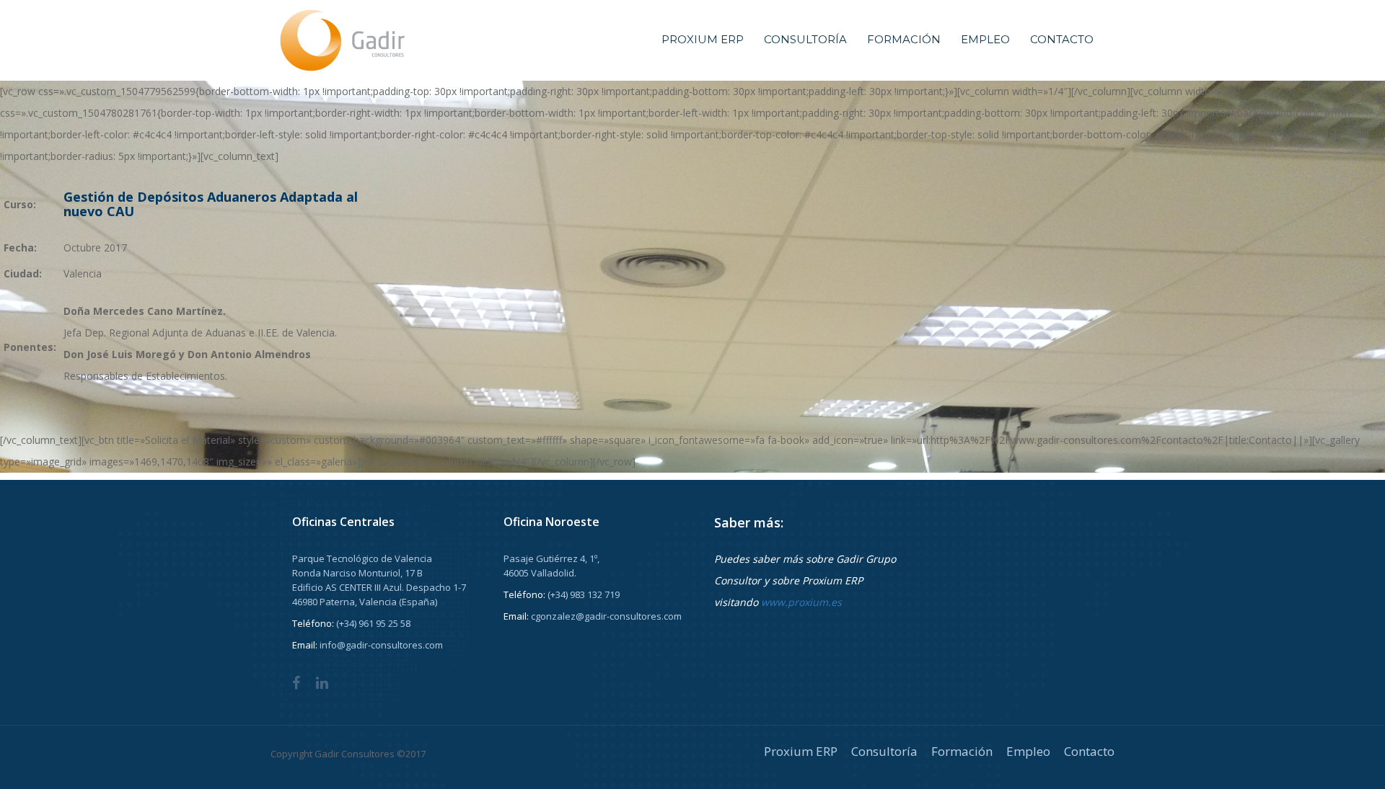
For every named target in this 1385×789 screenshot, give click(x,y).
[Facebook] (296, 683)
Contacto (1062, 39)
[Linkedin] (322, 683)
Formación (904, 39)
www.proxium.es (801, 602)
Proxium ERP (702, 39)
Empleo (985, 39)
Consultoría (805, 39)
